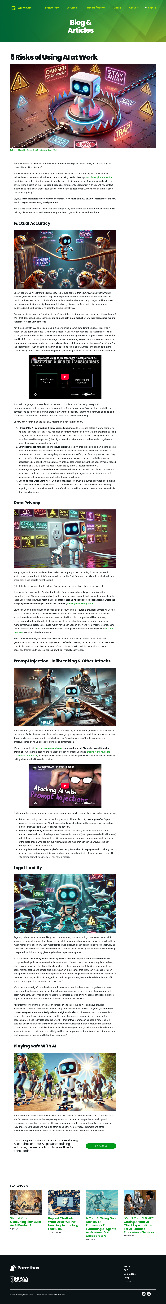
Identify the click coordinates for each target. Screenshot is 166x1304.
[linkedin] (149, 1294)
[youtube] (144, 1294)
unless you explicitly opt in (80, 603)
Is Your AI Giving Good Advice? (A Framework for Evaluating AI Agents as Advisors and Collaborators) (102, 1227)
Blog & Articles (53, 150)
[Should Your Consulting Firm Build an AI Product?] (26, 1191)
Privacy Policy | (29, 1295)
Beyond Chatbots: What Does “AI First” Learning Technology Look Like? (63, 1223)
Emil (13, 150)
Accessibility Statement (56, 1295)
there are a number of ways (48, 748)
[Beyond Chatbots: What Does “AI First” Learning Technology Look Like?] (64, 1191)
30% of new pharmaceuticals (99, 177)
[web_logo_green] (21, 7)
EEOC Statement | (41, 1295)
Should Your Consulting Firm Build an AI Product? (25, 1221)
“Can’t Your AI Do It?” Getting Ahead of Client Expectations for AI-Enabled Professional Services (139, 1225)
